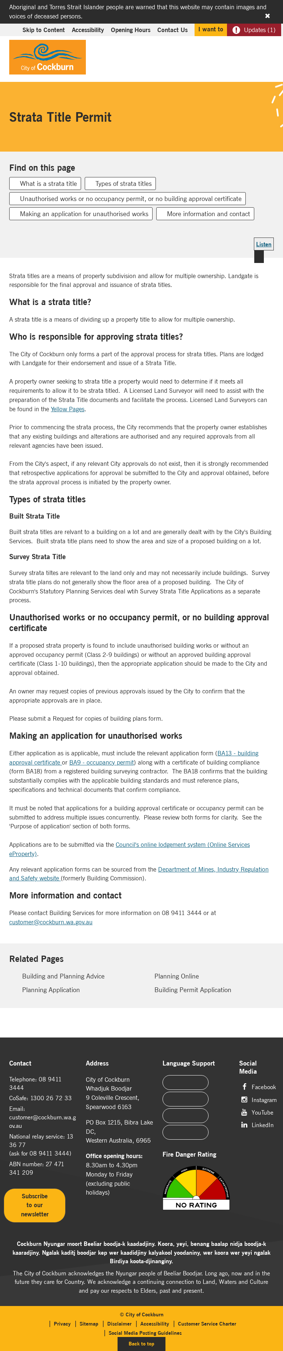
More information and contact (208, 214)
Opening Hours (130, 30)
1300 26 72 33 (51, 1098)
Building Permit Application (192, 990)
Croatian (186, 1132)
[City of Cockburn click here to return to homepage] (47, 59)
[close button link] (267, 16)
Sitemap (89, 1323)
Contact (20, 1063)
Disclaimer (119, 1323)
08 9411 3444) (50, 1153)
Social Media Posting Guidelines (145, 1333)
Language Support (189, 1063)
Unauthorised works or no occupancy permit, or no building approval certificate (131, 198)
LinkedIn (263, 1124)
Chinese (186, 1082)
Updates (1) (260, 30)
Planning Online (176, 976)
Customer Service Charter (207, 1323)
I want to (210, 29)
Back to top (147, 1343)
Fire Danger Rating (189, 1154)
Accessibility (88, 30)
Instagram (264, 1099)
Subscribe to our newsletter (35, 1205)
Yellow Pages (67, 409)
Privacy (62, 1323)
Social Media (248, 1067)
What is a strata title (48, 183)
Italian (186, 1115)
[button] (250, 46)
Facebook (264, 1086)
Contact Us (172, 30)
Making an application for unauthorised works (84, 214)
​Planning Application (51, 990)
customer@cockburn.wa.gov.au (50, 922)
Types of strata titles (123, 183)
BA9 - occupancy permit (101, 762)
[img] (196, 1197)
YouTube (262, 1111)
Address (97, 1063)
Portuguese (186, 1099)
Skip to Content (43, 30)
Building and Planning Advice (63, 976)
